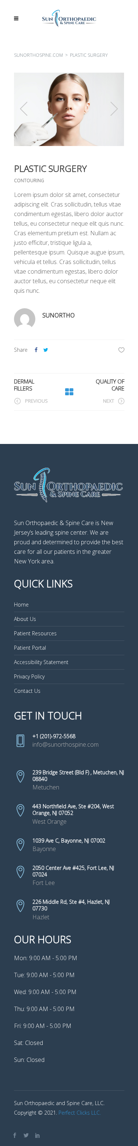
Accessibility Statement (41, 662)
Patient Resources (35, 633)
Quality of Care (110, 385)
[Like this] (121, 350)
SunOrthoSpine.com (38, 55)
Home (21, 604)
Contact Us (27, 690)
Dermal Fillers (24, 385)
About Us (25, 618)
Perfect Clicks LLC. (80, 1112)
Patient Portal (30, 647)
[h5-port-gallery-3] (69, 109)
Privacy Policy (29, 676)
